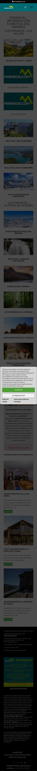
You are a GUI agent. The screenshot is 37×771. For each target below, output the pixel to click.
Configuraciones (18, 395)
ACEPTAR (18, 390)
